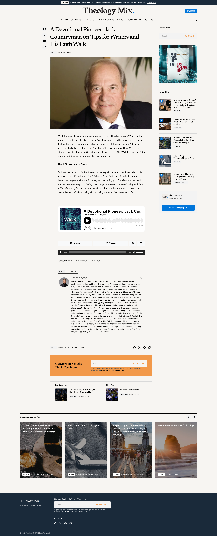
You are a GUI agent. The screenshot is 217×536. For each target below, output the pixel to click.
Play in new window (77, 260)
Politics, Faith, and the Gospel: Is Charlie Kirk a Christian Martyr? (183, 140)
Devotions (124, 394)
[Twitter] (141, 278)
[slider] (139, 252)
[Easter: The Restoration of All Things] (176, 450)
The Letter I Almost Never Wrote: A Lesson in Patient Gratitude (184, 122)
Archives (73, 396)
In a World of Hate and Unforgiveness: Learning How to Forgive (184, 176)
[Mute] (134, 252)
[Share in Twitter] (44, 35)
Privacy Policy (106, 370)
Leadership (178, 128)
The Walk (65, 2)
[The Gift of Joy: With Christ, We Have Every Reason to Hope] (75, 392)
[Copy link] (44, 47)
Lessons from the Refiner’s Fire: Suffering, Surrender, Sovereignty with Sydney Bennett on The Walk (108, 2)
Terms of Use (119, 370)
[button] (196, 20)
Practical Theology (180, 182)
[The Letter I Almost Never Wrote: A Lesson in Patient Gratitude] (165, 124)
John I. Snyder (79, 277)
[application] (101, 252)
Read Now (151, 2)
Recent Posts (72, 272)
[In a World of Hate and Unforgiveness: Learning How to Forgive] (165, 179)
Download (95, 260)
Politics (177, 146)
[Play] (61, 252)
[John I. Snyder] (64, 282)
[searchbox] (171, 36)
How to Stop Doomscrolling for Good (183, 157)
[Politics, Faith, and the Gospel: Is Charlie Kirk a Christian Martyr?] (165, 143)
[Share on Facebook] (44, 29)
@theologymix (175, 195)
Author (61, 272)
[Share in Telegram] (44, 41)
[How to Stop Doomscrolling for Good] (165, 161)
